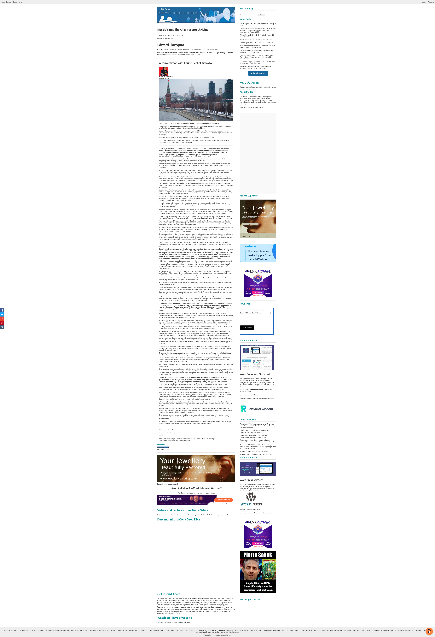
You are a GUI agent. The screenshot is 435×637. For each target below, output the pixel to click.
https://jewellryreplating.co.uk (167, 484)
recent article (167, 303)
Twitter (201, 137)
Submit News (17, 2)
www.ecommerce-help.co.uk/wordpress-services (257, 398)
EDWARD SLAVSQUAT (167, 76)
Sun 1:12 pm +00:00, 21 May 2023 (170, 35)
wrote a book (173, 149)
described (199, 249)
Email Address (245, 313)
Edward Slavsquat (170, 45)
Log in (424, 2)
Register (431, 2)
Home (3, 2)
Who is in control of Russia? (258, 451)
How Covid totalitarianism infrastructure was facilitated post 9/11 (253, 436)
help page (166, 611)
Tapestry (243, 424)
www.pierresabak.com (182, 622)
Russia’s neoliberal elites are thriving (182, 30)
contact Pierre (175, 613)
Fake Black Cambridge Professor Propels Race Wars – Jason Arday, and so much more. (256, 56)
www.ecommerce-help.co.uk (250, 395)
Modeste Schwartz (223, 140)
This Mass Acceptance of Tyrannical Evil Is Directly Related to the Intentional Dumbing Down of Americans (258, 30)
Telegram (210, 137)
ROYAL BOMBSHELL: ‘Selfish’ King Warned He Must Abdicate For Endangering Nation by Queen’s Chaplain (258, 446)
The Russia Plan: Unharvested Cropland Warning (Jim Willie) (255, 431)
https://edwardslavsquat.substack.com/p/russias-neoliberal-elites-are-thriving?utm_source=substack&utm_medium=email (187, 439)
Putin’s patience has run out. (250, 40)
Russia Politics (171, 137)
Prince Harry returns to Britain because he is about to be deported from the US (257, 441)
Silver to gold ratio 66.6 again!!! (251, 43)
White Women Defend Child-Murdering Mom (256, 35)
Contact (9, 2)
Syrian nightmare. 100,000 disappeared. (254, 24)
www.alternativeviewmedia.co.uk (251, 107)
